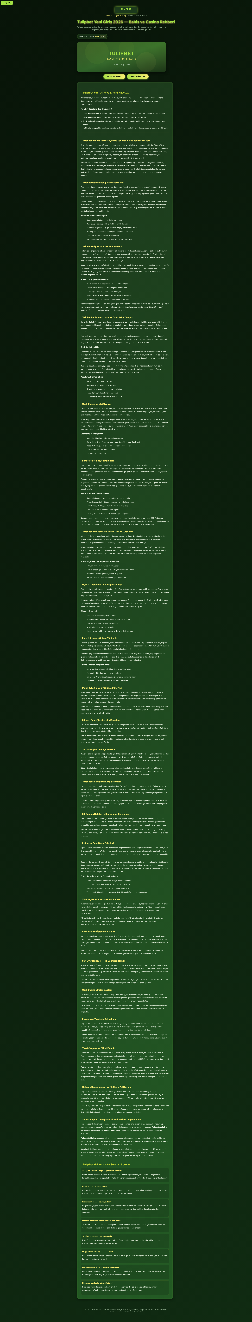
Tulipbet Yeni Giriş (120, 16)
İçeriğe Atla (6, 3)
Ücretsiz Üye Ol (114, 76)
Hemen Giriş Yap (138, 76)
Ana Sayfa (108, 16)
